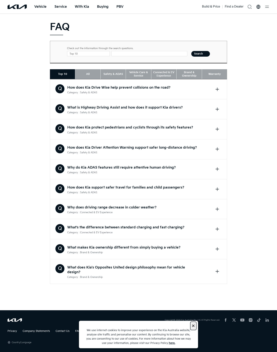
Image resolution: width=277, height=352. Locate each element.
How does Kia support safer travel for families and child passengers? (125, 187)
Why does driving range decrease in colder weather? (112, 207)
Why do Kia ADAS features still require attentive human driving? (121, 168)
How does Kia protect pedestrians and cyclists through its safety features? (130, 127)
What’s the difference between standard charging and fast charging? (125, 227)
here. (172, 343)
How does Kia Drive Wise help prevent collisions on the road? (119, 88)
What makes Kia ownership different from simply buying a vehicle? (124, 247)
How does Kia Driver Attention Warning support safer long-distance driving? (132, 148)
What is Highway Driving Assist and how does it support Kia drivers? (125, 107)
